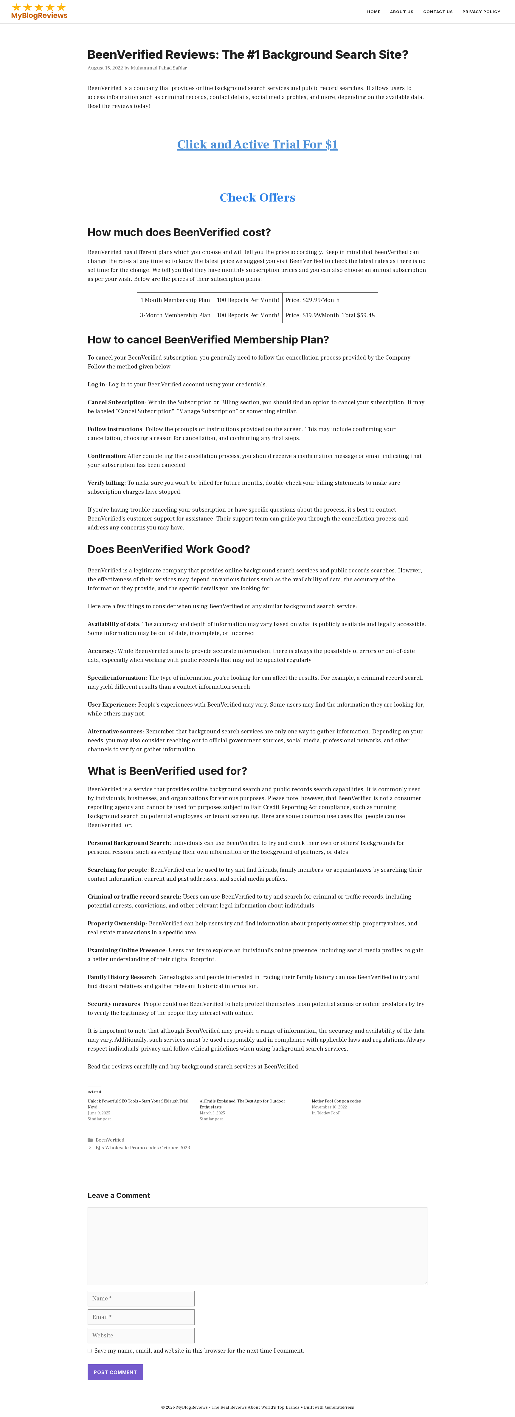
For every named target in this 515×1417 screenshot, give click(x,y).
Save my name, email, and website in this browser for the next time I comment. (199, 1351)
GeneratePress (339, 1407)
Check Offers (257, 198)
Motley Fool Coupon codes (336, 1101)
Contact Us (438, 11)
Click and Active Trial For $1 (257, 145)
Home (374, 11)
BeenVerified (110, 1140)
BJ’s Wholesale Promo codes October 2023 (143, 1148)
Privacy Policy (482, 11)
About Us (402, 11)
